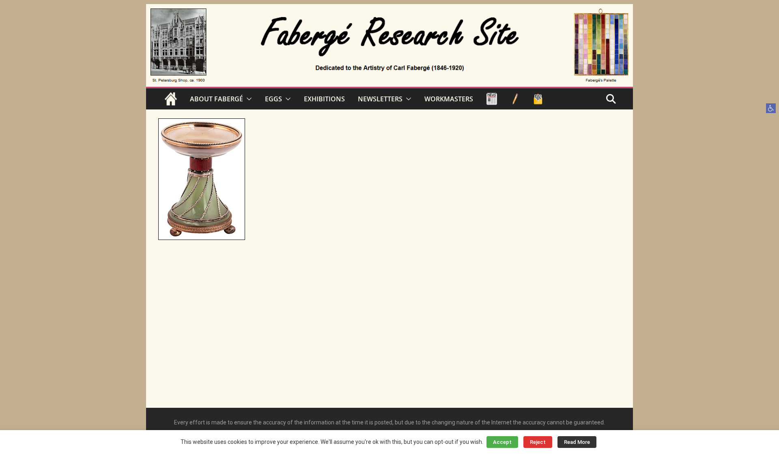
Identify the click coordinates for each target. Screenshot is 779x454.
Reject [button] (538, 442)
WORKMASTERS (448, 98)
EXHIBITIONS (324, 98)
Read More (577, 442)
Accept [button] (502, 442)
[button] (771, 108)
